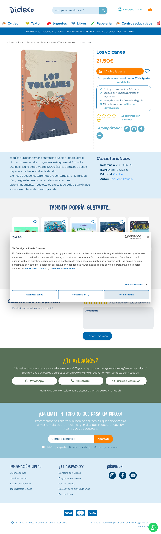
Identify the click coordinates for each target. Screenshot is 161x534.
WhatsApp (37, 381)
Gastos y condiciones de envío (74, 488)
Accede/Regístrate (132, 9)
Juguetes (59, 23)
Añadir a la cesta (114, 71)
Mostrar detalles (134, 284)
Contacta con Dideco (69, 472)
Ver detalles (123, 81)
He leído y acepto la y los (82, 447)
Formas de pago (66, 483)
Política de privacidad (113, 522)
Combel (118, 174)
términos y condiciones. (106, 447)
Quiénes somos (18, 472)
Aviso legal (96, 522)
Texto (36, 23)
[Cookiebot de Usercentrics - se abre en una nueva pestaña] (127, 237)
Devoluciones (65, 494)
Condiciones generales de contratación (138, 524)
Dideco (11, 42)
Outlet (14, 23)
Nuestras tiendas (18, 478)
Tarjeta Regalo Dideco (21, 488)
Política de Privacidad (63, 268)
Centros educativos (136, 23)
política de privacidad (78, 447)
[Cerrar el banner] (148, 237)
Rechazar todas (34, 294)
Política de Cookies (36, 268)
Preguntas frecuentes (69, 478)
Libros (81, 23)
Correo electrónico (128, 381)
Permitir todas (126, 294)
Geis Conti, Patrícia (121, 179)
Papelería (104, 23)
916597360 (83, 381)
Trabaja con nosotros (21, 483)
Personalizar (79, 294)
